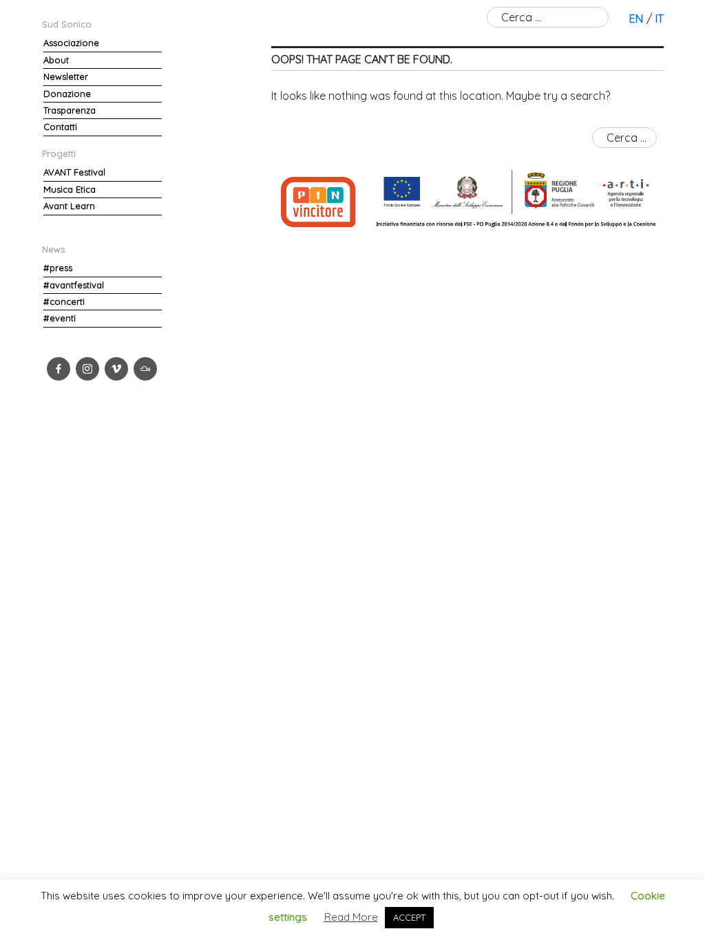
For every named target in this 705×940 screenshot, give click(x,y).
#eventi (59, 317)
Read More (351, 916)
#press (57, 267)
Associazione (71, 42)
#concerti (64, 301)
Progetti (59, 153)
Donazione (67, 93)
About (56, 59)
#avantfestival (73, 284)
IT (659, 18)
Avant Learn (69, 205)
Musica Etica (69, 189)
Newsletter (65, 76)
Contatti (60, 126)
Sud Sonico (67, 24)
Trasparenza (69, 110)
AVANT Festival (74, 172)
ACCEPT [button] (409, 917)
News (53, 249)
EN (636, 18)
